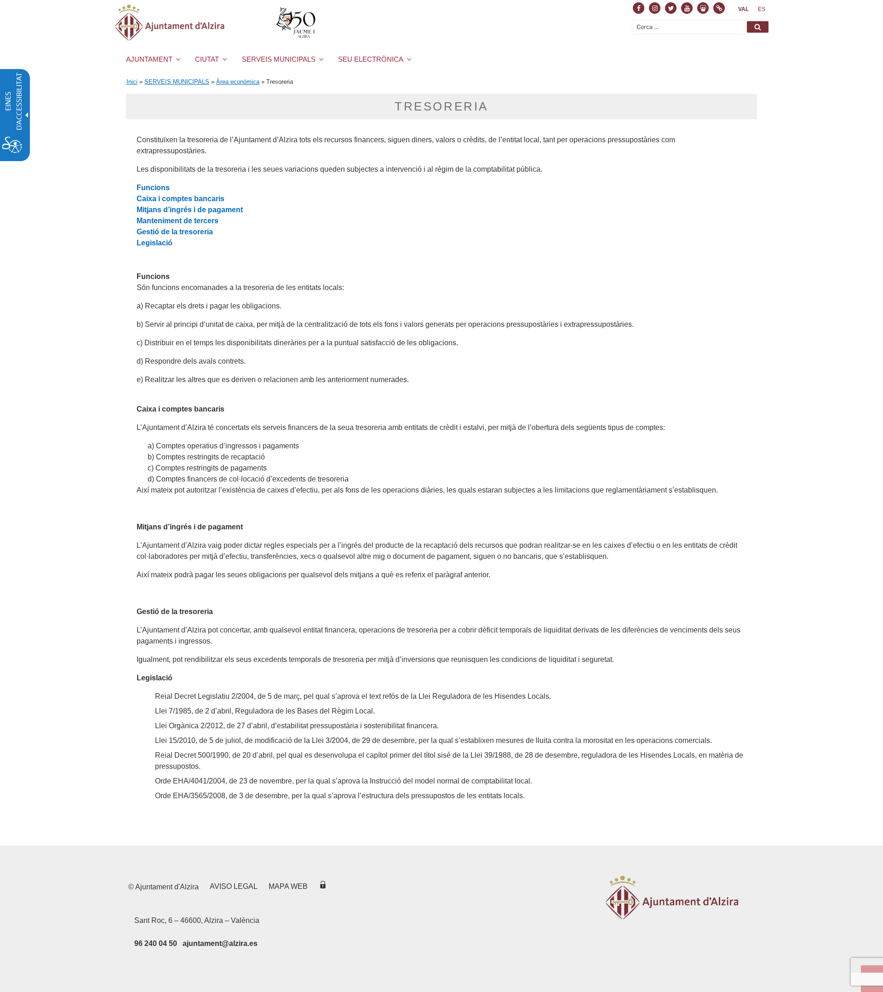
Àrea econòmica (237, 81)
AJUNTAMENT (149, 59)
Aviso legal (234, 886)
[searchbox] (701, 27)
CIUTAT (207, 59)
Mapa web (288, 886)
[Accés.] (323, 886)
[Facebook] (638, 8)
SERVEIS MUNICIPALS (278, 59)
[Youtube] (687, 8)
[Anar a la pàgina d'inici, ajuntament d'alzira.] (217, 22)
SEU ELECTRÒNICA (370, 59)
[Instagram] (654, 8)
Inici (132, 81)
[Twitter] (671, 8)
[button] (757, 27)
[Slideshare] (703, 8)
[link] (743, 9)
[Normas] (719, 8)
